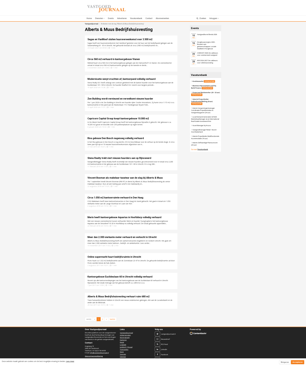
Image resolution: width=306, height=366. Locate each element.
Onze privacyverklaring (94, 356)
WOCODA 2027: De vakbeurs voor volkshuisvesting (207, 61)
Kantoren (123, 340)
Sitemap (123, 357)
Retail (122, 342)
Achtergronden (125, 335)
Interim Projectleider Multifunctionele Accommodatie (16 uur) (205, 137)
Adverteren (122, 18)
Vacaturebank (136, 18)
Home (89, 18)
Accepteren (297, 362)
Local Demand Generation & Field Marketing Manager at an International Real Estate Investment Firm (205, 119)
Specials (123, 354)
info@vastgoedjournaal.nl (99, 353)
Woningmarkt (125, 337)
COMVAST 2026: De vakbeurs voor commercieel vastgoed (207, 54)
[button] (99, 18)
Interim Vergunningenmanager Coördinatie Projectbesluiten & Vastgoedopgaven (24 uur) (203, 110)
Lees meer (70, 361)
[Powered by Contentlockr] (198, 333)
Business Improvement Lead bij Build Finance (203, 87)
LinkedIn (164, 349)
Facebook (164, 354)
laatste (112, 319)
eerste (88, 319)
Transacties (124, 349)
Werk (122, 352)
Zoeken (202, 18)
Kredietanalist (203, 81)
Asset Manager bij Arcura (202, 125)
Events (111, 18)
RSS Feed (164, 344)
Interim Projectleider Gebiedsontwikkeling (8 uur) (202, 101)
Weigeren (285, 362)
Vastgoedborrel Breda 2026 (207, 34)
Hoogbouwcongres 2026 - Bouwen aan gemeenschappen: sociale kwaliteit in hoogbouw (206, 45)
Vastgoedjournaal (91, 24)
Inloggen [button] (213, 18)
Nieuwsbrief (165, 339)
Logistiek (123, 345)
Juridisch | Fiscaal (126, 347)
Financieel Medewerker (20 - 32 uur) (206, 93)
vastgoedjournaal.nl (168, 334)
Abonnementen (162, 18)
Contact (148, 18)
